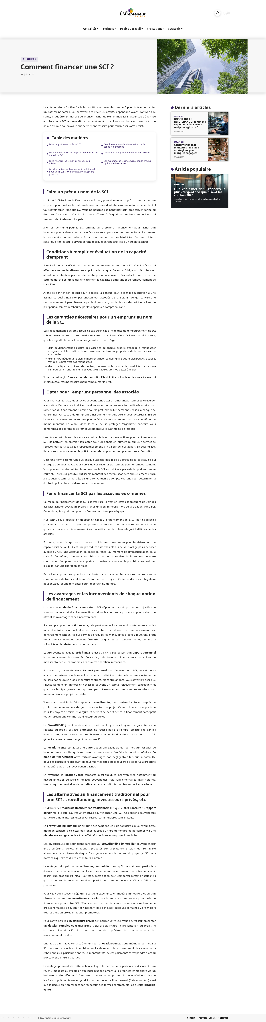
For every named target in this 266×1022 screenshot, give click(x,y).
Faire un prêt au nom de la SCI (65, 144)
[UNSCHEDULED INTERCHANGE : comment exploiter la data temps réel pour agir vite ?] (218, 123)
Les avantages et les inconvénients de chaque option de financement (127, 162)
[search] (217, 13)
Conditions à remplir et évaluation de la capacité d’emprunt (124, 145)
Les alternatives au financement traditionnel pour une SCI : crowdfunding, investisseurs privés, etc (72, 172)
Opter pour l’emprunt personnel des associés (127, 152)
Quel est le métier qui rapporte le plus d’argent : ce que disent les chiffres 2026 (199, 192)
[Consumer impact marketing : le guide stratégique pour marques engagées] (218, 149)
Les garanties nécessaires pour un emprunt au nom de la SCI (73, 153)
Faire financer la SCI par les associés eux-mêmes (70, 162)
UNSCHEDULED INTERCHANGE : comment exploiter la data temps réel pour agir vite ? (190, 123)
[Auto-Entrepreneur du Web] (133, 13)
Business (29, 59)
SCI (79, 210)
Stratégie (179, 142)
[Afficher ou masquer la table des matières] (120, 138)
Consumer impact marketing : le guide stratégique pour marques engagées (186, 149)
